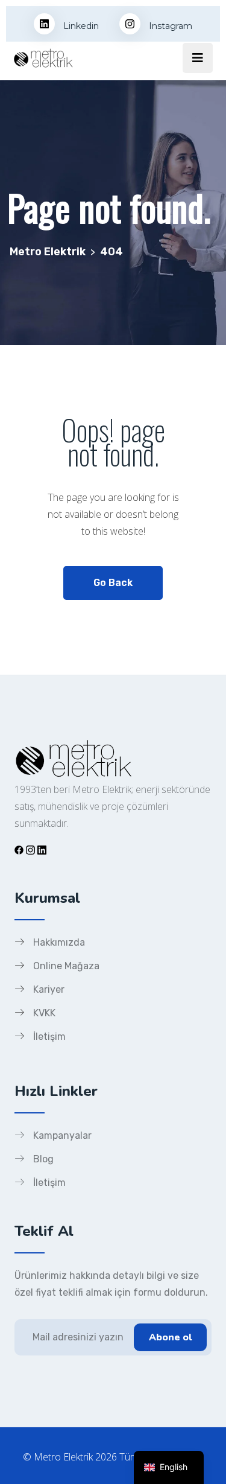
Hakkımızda (59, 942)
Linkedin (80, 26)
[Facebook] (19, 849)
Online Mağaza (66, 966)
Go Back (113, 582)
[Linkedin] (41, 849)
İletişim (49, 1036)
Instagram (169, 26)
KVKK (44, 1013)
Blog (43, 1159)
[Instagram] (30, 849)
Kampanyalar (62, 1135)
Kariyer (48, 989)
